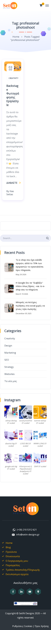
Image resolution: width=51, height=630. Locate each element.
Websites (9, 374)
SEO (6, 359)
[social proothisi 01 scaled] (25, 412)
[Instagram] (21, 593)
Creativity (9, 338)
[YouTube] (29, 593)
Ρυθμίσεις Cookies (22, 626)
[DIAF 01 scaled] (40, 458)
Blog (8, 547)
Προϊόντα (11, 551)
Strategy (9, 366)
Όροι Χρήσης (42, 626)
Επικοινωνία (13, 556)
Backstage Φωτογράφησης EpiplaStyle (12, 95)
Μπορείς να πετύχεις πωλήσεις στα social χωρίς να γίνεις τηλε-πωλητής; (30, 305)
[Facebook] (13, 593)
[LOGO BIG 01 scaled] (25, 435)
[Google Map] (38, 593)
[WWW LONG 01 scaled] (40, 435)
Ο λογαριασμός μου (17, 560)
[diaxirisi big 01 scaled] (11, 435)
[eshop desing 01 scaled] (11, 412)
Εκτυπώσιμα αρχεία (17, 574)
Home (15, 36)
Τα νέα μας (10, 381)
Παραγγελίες (13, 565)
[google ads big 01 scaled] (11, 458)
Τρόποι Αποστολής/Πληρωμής (23, 569)
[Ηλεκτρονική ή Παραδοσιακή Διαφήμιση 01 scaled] (25, 458)
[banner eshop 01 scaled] (40, 412)
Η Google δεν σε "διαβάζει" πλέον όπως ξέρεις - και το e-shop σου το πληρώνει (30, 286)
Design (8, 345)
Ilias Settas (10, 193)
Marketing (10, 352)
